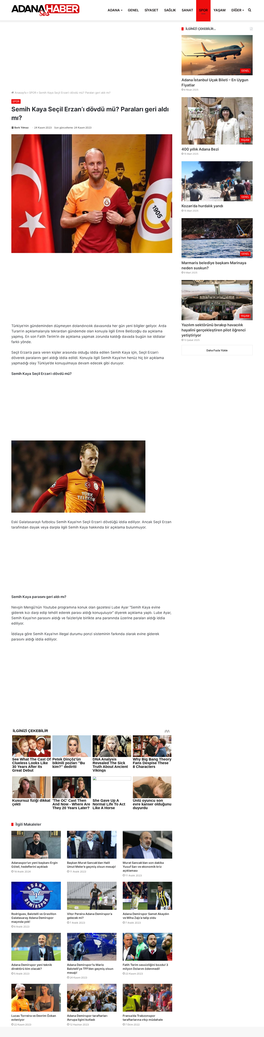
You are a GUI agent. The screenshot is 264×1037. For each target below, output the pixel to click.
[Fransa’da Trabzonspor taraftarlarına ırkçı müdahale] (147, 998)
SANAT (187, 10)
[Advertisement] (91, 55)
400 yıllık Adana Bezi (200, 149)
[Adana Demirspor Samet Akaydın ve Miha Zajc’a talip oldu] (147, 896)
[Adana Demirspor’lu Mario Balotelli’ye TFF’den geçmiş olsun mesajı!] (92, 947)
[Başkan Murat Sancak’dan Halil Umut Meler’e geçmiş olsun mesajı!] (92, 845)
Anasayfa (20, 92)
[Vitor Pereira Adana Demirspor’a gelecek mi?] (92, 896)
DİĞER (236, 10)
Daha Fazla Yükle (217, 350)
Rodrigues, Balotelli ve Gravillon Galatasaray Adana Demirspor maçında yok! (33, 917)
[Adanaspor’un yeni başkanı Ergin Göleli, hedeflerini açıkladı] (36, 845)
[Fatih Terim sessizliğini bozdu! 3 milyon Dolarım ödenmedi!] (147, 947)
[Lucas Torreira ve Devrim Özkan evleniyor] (36, 998)
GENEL (133, 10)
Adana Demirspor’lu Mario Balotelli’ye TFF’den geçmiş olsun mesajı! (90, 968)
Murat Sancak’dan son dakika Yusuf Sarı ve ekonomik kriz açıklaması (143, 866)
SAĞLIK (170, 10)
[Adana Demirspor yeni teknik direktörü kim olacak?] (36, 947)
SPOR (203, 10)
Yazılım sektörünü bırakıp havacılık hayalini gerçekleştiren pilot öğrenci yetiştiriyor (214, 330)
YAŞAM (219, 10)
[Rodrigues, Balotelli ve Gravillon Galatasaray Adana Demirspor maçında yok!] (36, 896)
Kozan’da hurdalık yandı (202, 206)
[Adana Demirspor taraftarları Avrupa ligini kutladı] (92, 998)
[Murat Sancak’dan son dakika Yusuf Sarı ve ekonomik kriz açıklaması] (147, 845)
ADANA (114, 10)
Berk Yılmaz (21, 127)
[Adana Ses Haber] (45, 10)
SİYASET (151, 10)
